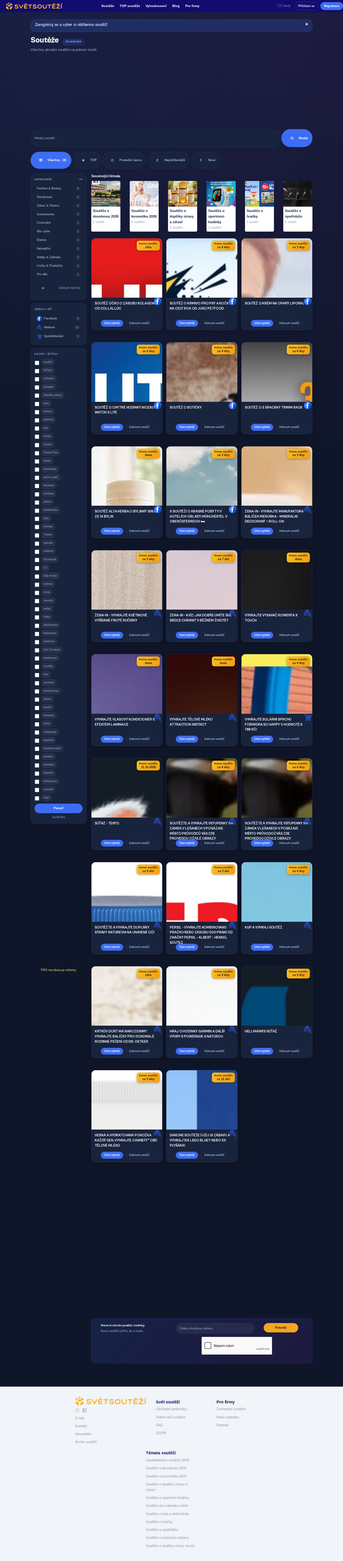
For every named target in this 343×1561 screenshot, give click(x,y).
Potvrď (58, 808)
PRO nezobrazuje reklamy (58, 970)
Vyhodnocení (156, 6)
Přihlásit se (306, 6)
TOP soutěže (130, 6)
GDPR (161, 1433)
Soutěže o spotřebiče (162, 1530)
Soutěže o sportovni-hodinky (167, 1498)
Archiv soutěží (86, 1442)
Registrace (331, 6)
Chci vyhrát (112, 323)
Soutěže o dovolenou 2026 (166, 1468)
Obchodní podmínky (171, 1409)
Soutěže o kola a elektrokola (167, 1514)
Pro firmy (192, 6)
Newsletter (83, 1434)
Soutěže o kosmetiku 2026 (166, 1476)
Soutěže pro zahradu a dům (167, 1506)
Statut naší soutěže (170, 1417)
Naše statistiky (228, 1417)
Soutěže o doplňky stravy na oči (170, 1546)
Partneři (222, 1425)
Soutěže (107, 6)
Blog (176, 6)
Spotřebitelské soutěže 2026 (167, 1460)
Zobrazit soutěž (139, 323)
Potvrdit (281, 1327)
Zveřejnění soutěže (231, 1409)
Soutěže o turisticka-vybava (167, 1538)
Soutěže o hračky (159, 1522)
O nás (79, 1418)
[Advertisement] (172, 91)
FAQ (159, 1425)
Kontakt (81, 1426)
